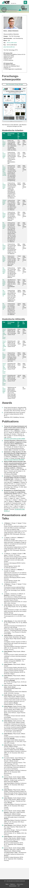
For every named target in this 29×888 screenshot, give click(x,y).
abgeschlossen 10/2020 (24, 343)
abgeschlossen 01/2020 (24, 306)
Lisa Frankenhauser (19, 154)
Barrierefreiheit (12, 886)
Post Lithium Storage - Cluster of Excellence (4, 334)
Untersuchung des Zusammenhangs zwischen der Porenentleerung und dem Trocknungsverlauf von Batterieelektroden (12, 158)
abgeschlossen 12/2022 (24, 168)
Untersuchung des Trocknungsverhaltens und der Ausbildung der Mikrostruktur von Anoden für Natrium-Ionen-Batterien (12, 272)
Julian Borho (19, 166)
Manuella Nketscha (19, 281)
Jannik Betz (19, 376)
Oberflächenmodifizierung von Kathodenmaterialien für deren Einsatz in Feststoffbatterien (12, 284)
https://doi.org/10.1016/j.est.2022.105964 (14, 438)
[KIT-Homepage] (6, 2)
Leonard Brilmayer (19, 142)
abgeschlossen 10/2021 (24, 332)
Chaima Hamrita (19, 258)
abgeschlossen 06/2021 (24, 215)
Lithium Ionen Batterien (4, 202)
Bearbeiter (19, 136)
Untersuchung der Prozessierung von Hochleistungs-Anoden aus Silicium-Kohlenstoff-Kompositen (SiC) (12, 357)
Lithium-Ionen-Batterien (4, 143)
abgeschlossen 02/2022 (24, 355)
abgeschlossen (24, 377)
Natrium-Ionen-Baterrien (4, 270)
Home (7, 884)
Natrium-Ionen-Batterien (4, 225)
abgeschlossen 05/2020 (24, 282)
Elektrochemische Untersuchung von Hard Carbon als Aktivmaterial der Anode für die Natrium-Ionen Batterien (12, 260)
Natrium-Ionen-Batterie (4, 293)
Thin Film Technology (14, 3)
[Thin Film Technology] (22, 9)
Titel (4, 133)
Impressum (12, 884)
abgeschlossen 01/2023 (24, 155)
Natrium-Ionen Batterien (4, 258)
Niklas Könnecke (19, 354)
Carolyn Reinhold (19, 202)
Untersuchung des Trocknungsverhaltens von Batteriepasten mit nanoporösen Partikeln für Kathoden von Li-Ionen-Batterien (12, 248)
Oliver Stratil (19, 364)
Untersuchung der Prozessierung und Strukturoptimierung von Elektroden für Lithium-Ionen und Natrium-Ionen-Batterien (12, 205)
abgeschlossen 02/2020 (24, 293)
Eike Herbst (19, 244)
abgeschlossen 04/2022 (24, 185)
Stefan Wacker (19, 291)
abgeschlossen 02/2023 (24, 143)
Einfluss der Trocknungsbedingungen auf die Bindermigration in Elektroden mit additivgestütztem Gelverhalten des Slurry (12, 145)
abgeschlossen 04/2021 (24, 225)
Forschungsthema (11, 134)
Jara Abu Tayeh (19, 224)
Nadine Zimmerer (19, 269)
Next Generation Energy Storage (14, 84)
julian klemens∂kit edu (9, 47)
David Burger (19, 183)
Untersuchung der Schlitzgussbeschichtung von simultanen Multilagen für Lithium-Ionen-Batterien (12, 216)
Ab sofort (24, 388)
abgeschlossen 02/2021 (24, 366)
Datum (24, 134)
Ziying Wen (19, 304)
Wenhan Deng (19, 214)
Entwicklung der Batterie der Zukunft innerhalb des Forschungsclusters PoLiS (12, 332)
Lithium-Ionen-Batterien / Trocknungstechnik (4, 170)
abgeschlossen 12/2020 (24, 270)
